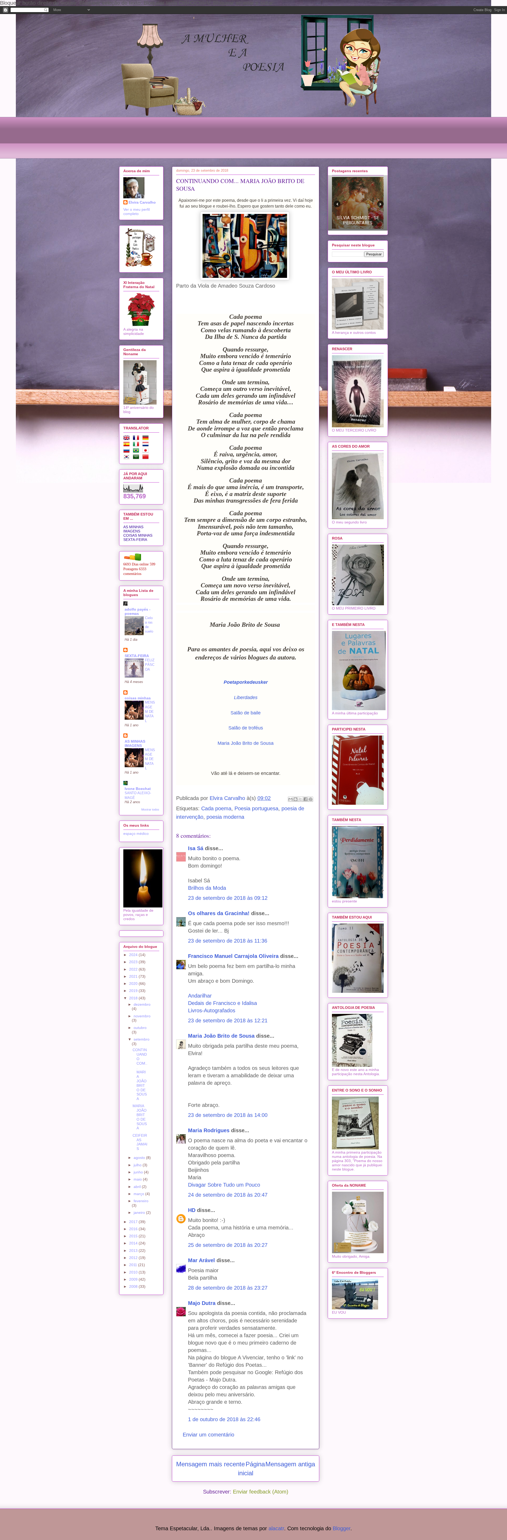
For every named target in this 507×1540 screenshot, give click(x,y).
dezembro (142, 1004)
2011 (133, 1265)
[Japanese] (146, 451)
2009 (134, 1279)
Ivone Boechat (138, 789)
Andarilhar (200, 996)
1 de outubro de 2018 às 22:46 (224, 1419)
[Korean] (127, 458)
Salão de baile (246, 712)
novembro (142, 1016)
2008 (134, 1286)
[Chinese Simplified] (146, 458)
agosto (140, 1157)
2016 (134, 1229)
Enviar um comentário (208, 1435)
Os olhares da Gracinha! (219, 913)
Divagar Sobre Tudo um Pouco (224, 1185)
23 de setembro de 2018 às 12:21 (227, 1020)
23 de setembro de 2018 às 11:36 (227, 941)
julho (138, 1165)
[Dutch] (146, 445)
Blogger (341, 1528)
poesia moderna (225, 817)
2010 (134, 1272)
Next (380, 204)
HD (191, 1210)
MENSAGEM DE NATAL (150, 711)
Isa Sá (195, 848)
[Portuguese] (137, 451)
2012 (134, 1258)
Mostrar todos (150, 809)
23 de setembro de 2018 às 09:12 (227, 898)
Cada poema (216, 808)
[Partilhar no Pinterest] (310, 799)
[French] (137, 439)
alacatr (276, 1528)
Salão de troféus (245, 728)
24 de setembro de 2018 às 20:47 (227, 1195)
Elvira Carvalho (142, 202)
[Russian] (127, 451)
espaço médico (136, 833)
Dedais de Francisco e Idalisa (222, 1003)
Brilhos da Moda (207, 888)
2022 (134, 969)
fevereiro (141, 1201)
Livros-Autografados (211, 1010)
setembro (141, 1039)
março (139, 1194)
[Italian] (137, 445)
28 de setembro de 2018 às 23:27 (227, 1288)
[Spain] (127, 445)
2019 (134, 991)
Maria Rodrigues (208, 1130)
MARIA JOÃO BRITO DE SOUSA (140, 1117)
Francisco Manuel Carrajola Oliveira (233, 956)
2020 (134, 983)
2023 (134, 962)
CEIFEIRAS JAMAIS (140, 1142)
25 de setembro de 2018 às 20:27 (227, 1245)
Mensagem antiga (290, 1464)
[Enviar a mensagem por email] (290, 799)
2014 (134, 1243)
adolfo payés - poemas (138, 611)
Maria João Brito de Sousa (246, 743)
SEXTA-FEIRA (135, 539)
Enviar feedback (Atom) (260, 1492)
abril (138, 1187)
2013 (134, 1250)
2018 (134, 998)
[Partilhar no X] (300, 799)
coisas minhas (138, 698)
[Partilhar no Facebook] (305, 799)
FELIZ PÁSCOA (149, 664)
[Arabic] (137, 458)
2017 (134, 1222)
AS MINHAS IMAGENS (133, 529)
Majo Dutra (201, 1303)
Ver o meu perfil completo (136, 211)
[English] (127, 439)
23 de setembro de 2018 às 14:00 (227, 1115)
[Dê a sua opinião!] (295, 799)
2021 (134, 976)
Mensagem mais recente (210, 1464)
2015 (134, 1236)
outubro (140, 1028)
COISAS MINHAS (137, 535)
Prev (337, 204)
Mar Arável (201, 1260)
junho (139, 1172)
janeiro (140, 1212)
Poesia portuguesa (256, 808)
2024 (134, 955)
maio (138, 1179)
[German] (146, 439)
